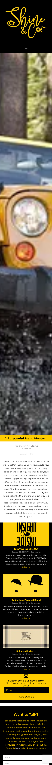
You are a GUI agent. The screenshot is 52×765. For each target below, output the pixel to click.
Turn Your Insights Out (26, 549)
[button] (26, 47)
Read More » (26, 567)
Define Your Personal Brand (26, 600)
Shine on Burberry (26, 651)
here (17, 748)
